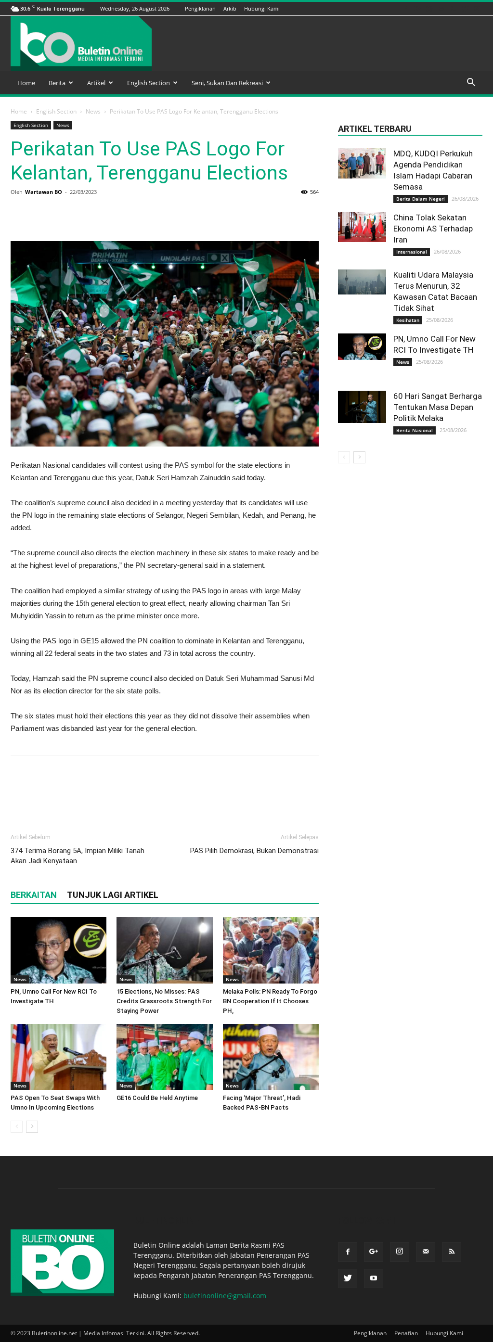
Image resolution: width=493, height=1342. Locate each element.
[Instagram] (429, 8)
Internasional (411, 251)
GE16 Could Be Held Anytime (157, 1097)
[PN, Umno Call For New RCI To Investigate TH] (58, 950)
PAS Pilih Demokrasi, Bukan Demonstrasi (254, 850)
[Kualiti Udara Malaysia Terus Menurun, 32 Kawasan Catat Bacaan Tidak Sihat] (362, 281)
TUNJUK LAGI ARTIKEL (112, 895)
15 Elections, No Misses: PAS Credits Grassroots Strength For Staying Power (164, 1001)
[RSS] (453, 8)
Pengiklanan (200, 8)
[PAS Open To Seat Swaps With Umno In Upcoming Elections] (58, 1057)
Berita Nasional (414, 430)
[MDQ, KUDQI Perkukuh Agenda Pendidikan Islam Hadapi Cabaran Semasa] (362, 163)
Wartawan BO (43, 191)
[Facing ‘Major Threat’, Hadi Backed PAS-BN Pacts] (271, 1057)
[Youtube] (477, 8)
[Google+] (417, 8)
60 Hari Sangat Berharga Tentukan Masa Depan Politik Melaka (437, 407)
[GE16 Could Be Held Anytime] (164, 1057)
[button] (470, 83)
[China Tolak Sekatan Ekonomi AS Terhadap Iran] (362, 227)
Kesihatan (407, 320)
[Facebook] (405, 8)
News (93, 111)
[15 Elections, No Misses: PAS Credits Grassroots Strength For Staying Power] (164, 950)
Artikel (96, 82)
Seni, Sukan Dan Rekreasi (227, 82)
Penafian (406, 1333)
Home (26, 82)
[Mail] (441, 8)
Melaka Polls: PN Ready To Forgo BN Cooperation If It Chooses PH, (270, 1001)
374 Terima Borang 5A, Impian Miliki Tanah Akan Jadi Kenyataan (77, 855)
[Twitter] (465, 8)
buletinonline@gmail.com (224, 1295)
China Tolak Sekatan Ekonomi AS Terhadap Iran (433, 228)
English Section (148, 82)
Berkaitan (34, 895)
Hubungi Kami (262, 8)
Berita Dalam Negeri (420, 198)
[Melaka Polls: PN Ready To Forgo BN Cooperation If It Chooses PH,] (271, 950)
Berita (57, 82)
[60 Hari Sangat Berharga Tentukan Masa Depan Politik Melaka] (362, 407)
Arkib (229, 8)
